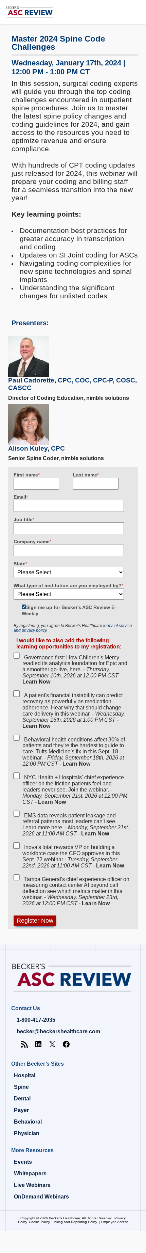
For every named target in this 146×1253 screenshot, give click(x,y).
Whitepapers (30, 1173)
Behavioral (28, 1122)
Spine (21, 1087)
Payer (21, 1110)
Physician (26, 1133)
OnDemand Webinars (41, 1197)
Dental (22, 1098)
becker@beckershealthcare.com (58, 1031)
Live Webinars (32, 1185)
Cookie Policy (39, 1222)
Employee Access (114, 1222)
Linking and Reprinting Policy (74, 1222)
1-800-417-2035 (36, 1020)
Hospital (24, 1075)
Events (23, 1162)
